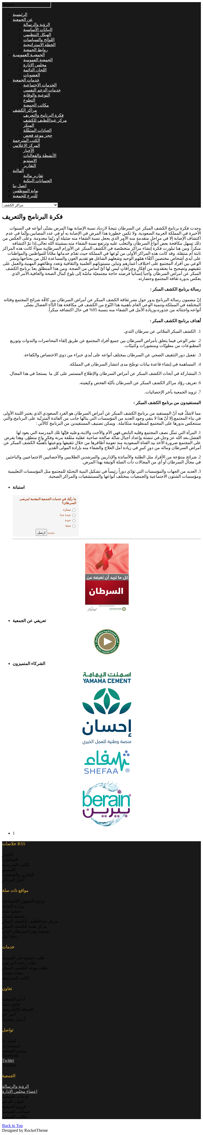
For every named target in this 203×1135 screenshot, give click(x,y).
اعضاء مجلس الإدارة (19, 1091)
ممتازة (67, 509)
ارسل (41, 532)
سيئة (68, 525)
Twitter (8, 1060)
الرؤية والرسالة (15, 1086)
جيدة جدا (65, 515)
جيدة (68, 520)
